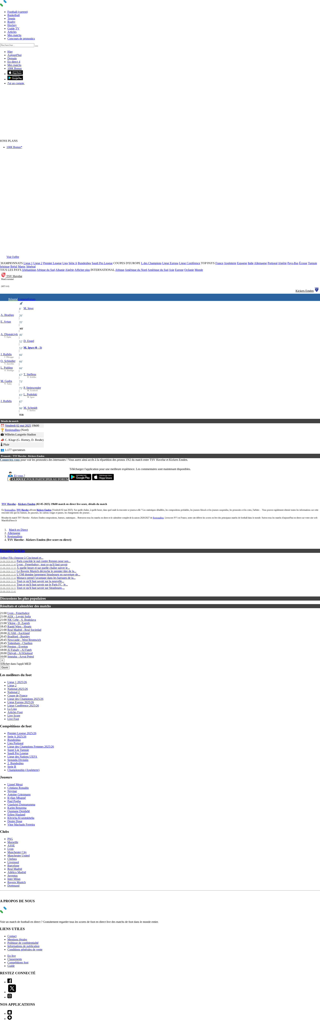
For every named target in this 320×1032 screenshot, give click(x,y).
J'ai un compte (16, 83)
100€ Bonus (14, 68)
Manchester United (18, 855)
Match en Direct (18, 529)
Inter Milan (13, 879)
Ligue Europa (170, 263)
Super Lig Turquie (18, 749)
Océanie (189, 269)
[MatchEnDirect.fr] (12, 5)
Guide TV (13, 28)
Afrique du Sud (46, 269)
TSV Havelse (14, 276)
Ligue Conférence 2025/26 (23, 705)
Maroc (22, 266)
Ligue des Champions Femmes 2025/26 (30, 746)
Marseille (12, 842)
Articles (11, 31)
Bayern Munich (16, 882)
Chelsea (12, 858)
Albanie (60, 269)
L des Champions (151, 263)
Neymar (12, 791)
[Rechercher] (36, 46)
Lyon (10, 848)
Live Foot (13, 718)
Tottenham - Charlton (19, 643)
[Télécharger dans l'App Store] (15, 73)
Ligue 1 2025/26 (17, 682)
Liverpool (13, 862)
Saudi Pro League (102, 263)
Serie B (11, 766)
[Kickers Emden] (316, 290)
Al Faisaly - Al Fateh (19, 649)
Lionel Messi (15, 784)
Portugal (272, 263)
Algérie (282, 263)
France (219, 263)
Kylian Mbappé (16, 797)
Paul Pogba (14, 801)
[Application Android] (9, 1018)
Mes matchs (14, 35)
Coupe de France (17, 695)
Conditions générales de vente (24, 949)
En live (11, 955)
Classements (14, 959)
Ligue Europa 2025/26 (20, 702)
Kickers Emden (305, 290)
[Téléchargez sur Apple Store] (103, 479)
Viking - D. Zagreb (18, 623)
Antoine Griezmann (19, 794)
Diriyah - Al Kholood (20, 653)
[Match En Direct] (12, 912)
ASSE (11, 845)
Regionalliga (12, 429)
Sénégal (31, 266)
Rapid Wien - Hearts (19, 626)
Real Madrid (14, 868)
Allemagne (260, 263)
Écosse (303, 263)
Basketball (13, 15)
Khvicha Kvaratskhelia (20, 817)
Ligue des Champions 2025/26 (25, 698)
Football (17, 11)
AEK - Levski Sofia (19, 616)
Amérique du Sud (158, 269)
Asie (171, 269)
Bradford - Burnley (18, 636)
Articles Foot (15, 712)
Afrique (119, 269)
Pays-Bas (292, 263)
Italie (251, 263)
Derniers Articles (12, 551)
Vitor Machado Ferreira (21, 824)
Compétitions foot (17, 962)
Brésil (13, 266)
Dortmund (13, 885)
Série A (73, 263)
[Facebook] (9, 982)
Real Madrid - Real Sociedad (24, 629)
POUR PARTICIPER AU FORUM (38, 479)
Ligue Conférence (189, 263)
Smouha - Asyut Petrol (20, 656)
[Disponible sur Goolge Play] (80, 479)
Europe (179, 269)
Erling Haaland (16, 814)
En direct (13, 61)
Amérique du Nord (136, 269)
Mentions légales (17, 939)
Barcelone (13, 865)
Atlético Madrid (16, 872)
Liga (65, 263)
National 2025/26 (17, 688)
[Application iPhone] (9, 1013)
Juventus (12, 875)
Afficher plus (82, 269)
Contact (11, 936)
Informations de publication (23, 946)
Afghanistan (29, 269)
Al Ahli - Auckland (18, 633)
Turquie (312, 263)
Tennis (11, 18)
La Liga (12, 708)
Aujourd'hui (14, 55)
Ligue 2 (37, 263)
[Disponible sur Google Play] (15, 79)
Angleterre (230, 263)
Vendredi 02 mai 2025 (18, 425)
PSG (10, 838)
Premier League (52, 263)
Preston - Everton (17, 646)
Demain (12, 58)
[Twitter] (12, 992)
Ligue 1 (28, 263)
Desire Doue (14, 821)
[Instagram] (9, 997)
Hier (10, 51)
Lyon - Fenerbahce (18, 613)
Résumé (13, 299)
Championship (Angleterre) (23, 770)
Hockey (12, 25)
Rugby (11, 21)
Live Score (13, 715)
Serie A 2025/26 (16, 736)
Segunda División (17, 760)
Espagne (242, 263)
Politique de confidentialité (23, 942)
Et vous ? (19, 475)
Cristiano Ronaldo (18, 787)
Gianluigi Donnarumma (21, 804)
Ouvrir (4, 667)
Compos (23, 299)
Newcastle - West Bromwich (24, 639)
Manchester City (17, 852)
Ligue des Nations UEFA (22, 756)
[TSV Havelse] (3, 276)
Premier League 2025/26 (21, 733)
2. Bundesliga (15, 763)
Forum (31, 299)
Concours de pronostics (21, 38)
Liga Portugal (15, 743)
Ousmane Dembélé (18, 811)
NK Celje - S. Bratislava (21, 619)
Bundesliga (84, 263)
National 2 (13, 692)
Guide (11, 965)
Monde (199, 269)
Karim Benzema (16, 807)
